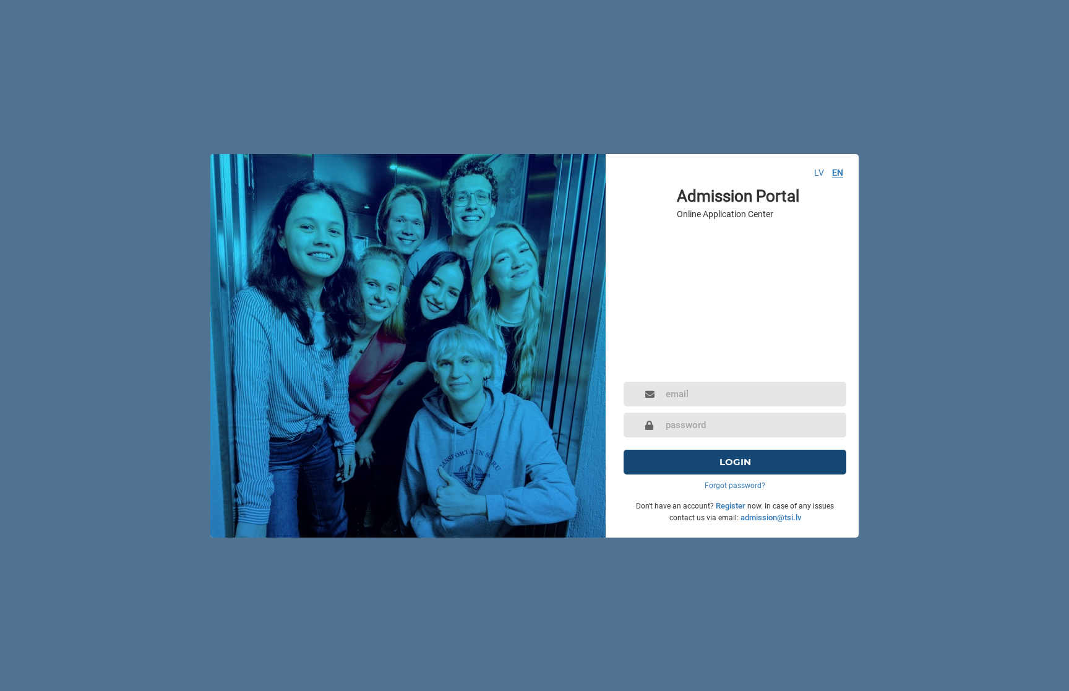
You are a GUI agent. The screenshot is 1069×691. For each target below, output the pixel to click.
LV (819, 173)
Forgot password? (735, 485)
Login (735, 462)
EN (837, 173)
